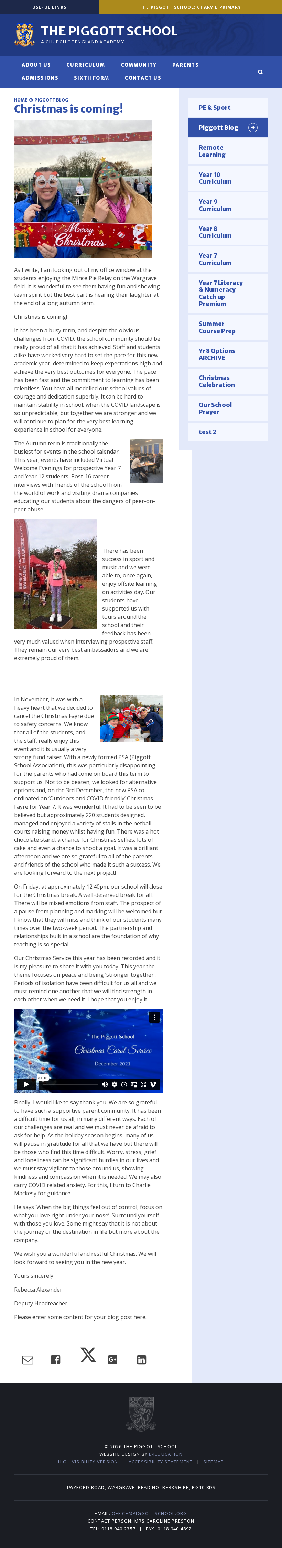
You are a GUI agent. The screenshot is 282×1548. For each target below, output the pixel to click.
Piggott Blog (51, 100)
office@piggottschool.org (149, 1513)
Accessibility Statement (161, 1462)
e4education (166, 1454)
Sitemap (213, 1462)
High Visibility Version (88, 1462)
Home (21, 100)
